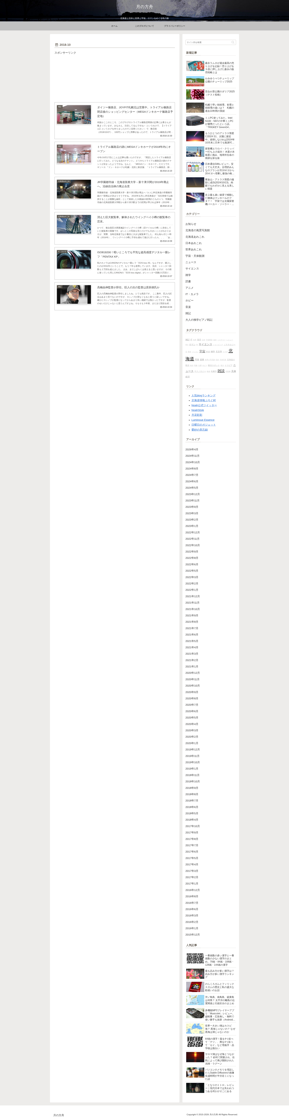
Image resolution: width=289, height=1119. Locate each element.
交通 (200, 365)
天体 (233, 371)
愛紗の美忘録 (199, 429)
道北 (222, 365)
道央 (215, 340)
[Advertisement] (114, 76)
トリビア (228, 365)
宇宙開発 (209, 340)
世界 (194, 340)
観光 (191, 365)
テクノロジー (200, 371)
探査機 (227, 371)
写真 (197, 359)
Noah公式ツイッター (204, 405)
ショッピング (218, 345)
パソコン (195, 352)
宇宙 (202, 351)
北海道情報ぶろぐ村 (203, 400)
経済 (187, 377)
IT (191, 339)
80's (186, 345)
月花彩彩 (196, 414)
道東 (202, 359)
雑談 (221, 371)
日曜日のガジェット (203, 424)
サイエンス (205, 344)
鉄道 (208, 352)
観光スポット (214, 365)
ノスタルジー (229, 345)
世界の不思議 (210, 360)
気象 (195, 365)
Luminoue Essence (202, 419)
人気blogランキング (203, 395)
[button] (233, 42)
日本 (203, 340)
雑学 (213, 351)
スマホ (225, 352)
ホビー (204, 365)
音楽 (217, 360)
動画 (208, 371)
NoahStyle (197, 410)
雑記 (187, 339)
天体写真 (223, 360)
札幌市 (214, 371)
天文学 (219, 351)
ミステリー (221, 340)
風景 (199, 340)
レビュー (229, 340)
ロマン (192, 344)
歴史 (189, 352)
